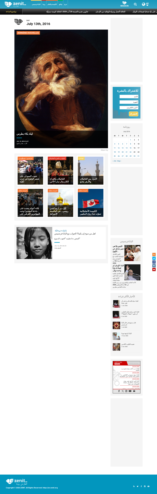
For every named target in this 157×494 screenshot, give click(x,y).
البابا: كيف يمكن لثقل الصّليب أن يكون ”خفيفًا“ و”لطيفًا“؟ (130, 313)
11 (115, 148)
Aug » (119, 161)
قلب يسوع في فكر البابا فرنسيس (128, 324)
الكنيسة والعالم (52, 4)
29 (130, 156)
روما (44, 4)
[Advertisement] (127, 50)
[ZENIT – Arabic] (18, 4)
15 (130, 148)
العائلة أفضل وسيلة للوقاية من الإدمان (87, 11)
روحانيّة (58, 230)
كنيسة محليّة (23, 191)
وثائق (60, 4)
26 (119, 156)
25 (115, 156)
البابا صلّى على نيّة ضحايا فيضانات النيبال (124, 11)
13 (122, 148)
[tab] (120, 363)
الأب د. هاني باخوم (22, 143)
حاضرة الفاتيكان (54, 158)
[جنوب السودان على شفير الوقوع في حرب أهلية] (30, 170)
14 (126, 148)
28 (126, 156)
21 (126, 152)
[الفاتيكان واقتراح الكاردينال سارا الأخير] (60, 170)
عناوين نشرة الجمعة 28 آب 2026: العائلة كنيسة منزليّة (44, 11)
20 (122, 152)
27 (122, 156)
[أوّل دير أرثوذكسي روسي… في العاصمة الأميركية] (60, 203)
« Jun (114, 161)
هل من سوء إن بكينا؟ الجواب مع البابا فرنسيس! (75, 233)
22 (130, 152)
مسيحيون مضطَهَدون (26, 158)
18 (115, 152)
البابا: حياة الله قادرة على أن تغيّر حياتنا (129, 302)
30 (134, 156)
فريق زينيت (57, 248)
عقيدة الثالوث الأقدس (127, 344)
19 (119, 152)
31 (138, 156)
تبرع (65, 4)
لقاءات (81, 158)
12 (119, 148)
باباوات (63, 158)
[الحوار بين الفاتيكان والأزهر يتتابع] (90, 170)
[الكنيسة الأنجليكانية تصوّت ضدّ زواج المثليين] (90, 203)
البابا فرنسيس (36, 4)
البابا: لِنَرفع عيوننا (126, 333)
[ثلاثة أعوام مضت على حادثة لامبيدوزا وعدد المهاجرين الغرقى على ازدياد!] (30, 203)
